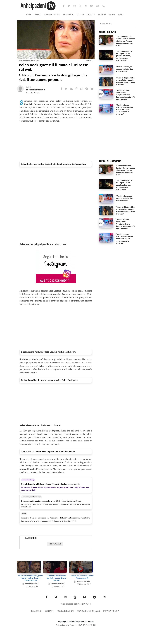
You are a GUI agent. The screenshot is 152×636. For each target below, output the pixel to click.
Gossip (80, 14)
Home (28, 14)
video (112, 14)
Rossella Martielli (31, 583)
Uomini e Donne (52, 14)
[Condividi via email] (93, 88)
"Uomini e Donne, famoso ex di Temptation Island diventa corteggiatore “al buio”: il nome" (125, 95)
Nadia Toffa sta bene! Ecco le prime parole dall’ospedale (48, 451)
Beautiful (68, 14)
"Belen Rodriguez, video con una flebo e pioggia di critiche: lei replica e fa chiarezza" (125, 81)
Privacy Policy (111, 611)
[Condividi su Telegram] (88, 88)
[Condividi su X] (67, 88)
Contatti (49, 611)
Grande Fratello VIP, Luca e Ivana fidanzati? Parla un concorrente (50, 484)
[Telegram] (93, 6)
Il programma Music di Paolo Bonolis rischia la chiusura (48, 351)
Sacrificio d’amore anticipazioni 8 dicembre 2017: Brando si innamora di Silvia (55, 517)
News (121, 14)
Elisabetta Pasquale (35, 89)
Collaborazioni (65, 611)
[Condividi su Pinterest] (78, 88)
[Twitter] (70, 6)
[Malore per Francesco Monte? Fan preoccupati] (81, 567)
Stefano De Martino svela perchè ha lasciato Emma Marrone (56, 577)
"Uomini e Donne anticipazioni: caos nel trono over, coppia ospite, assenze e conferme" (124, 109)
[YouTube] (81, 6)
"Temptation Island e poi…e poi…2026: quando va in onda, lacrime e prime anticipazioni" (124, 56)
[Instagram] (76, 6)
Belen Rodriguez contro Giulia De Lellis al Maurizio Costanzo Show (54, 164)
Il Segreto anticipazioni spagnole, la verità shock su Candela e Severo (51, 501)
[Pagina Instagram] (56, 266)
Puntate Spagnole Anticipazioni (31, 497)
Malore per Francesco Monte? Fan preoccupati (82, 576)
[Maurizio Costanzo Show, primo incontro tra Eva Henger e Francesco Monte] (29, 567)
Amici (37, 14)
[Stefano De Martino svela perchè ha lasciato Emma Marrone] (55, 567)
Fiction (102, 14)
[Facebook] (65, 6)
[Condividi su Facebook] (63, 88)
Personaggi (55, 543)
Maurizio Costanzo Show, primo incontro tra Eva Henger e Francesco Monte (30, 577)
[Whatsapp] (87, 6)
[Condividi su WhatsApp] (82, 88)
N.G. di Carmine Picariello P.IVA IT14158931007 (76, 625)
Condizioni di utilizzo (88, 611)
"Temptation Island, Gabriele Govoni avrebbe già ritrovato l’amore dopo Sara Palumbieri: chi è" (125, 41)
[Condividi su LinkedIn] (73, 88)
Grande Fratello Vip (28, 480)
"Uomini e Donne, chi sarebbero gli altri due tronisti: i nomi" (124, 69)
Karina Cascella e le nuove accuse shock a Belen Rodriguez (49, 380)
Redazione (36, 611)
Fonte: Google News (33, 93)
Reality (91, 14)
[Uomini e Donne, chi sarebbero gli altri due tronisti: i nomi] (106, 69)
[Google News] (99, 6)
